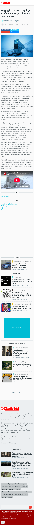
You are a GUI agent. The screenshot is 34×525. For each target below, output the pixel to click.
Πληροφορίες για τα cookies (8, 518)
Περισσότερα (17, 392)
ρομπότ (24, 484)
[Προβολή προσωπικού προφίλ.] (2, 24)
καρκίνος (11, 489)
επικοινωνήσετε (24, 438)
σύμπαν (4, 497)
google (14, 484)
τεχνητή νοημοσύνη (7, 494)
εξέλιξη (18, 489)
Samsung (17, 486)
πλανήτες (28, 492)
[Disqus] (17, 233)
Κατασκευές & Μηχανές (11, 21)
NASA (3, 484)
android (10, 497)
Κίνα (19, 484)
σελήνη (9, 484)
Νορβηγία (4, 210)
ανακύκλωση (20, 492)
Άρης (23, 486)
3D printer (25, 494)
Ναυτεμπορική (5, 196)
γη (27, 486)
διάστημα (4, 489)
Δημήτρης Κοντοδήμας (8, 492)
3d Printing (18, 494)
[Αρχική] (5, 2)
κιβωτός (3, 208)
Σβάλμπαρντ (4, 206)
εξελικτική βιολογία (8, 486)
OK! (3, 522)
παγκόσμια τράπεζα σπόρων (9, 204)
